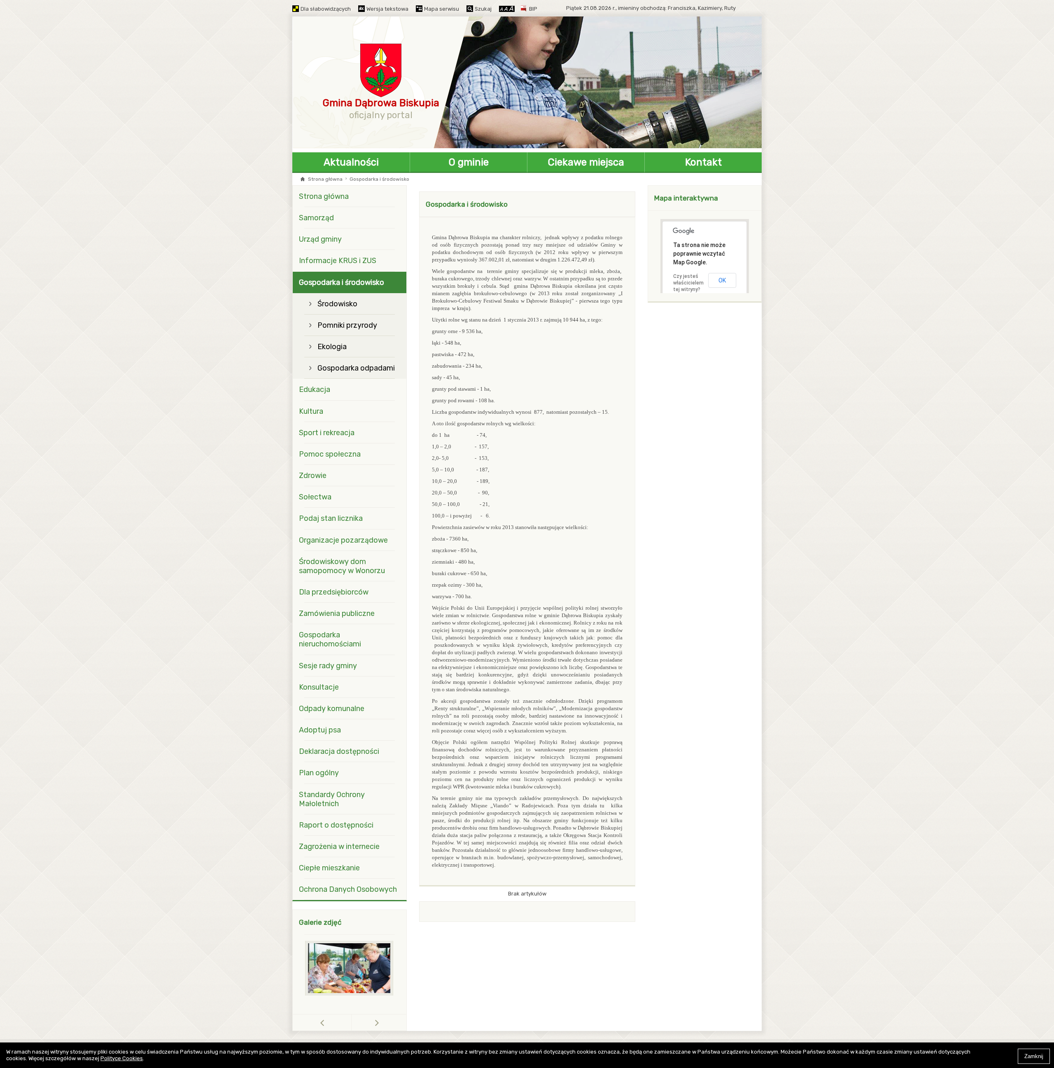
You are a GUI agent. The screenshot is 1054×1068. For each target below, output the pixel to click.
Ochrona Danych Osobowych (348, 889)
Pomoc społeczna (330, 454)
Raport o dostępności (336, 825)
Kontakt (703, 162)
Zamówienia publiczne (337, 613)
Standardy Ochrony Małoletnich (332, 799)
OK (722, 280)
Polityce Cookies (121, 1058)
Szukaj (483, 9)
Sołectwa (315, 496)
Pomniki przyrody (347, 325)
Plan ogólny (319, 772)
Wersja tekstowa (387, 9)
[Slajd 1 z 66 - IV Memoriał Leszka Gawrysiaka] (349, 968)
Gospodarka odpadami (356, 368)
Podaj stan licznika (331, 518)
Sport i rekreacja (326, 432)
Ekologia (332, 346)
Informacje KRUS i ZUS (337, 260)
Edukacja (314, 389)
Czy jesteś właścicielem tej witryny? (688, 282)
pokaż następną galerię (377, 1022)
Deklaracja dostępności (339, 751)
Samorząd (316, 217)
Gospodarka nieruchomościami (330, 639)
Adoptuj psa (320, 730)
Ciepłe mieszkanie (329, 867)
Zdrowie (312, 475)
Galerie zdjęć (320, 922)
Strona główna (325, 179)
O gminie (469, 162)
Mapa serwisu (441, 9)
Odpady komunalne (331, 708)
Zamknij (1033, 1056)
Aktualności (351, 162)
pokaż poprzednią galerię (351, 1022)
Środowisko (337, 303)
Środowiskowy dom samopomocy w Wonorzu (342, 566)
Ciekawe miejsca (586, 162)
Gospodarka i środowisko (341, 282)
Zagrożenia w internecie (339, 846)
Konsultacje (319, 687)
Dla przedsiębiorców (333, 592)
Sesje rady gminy (328, 665)
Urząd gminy (320, 239)
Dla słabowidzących (326, 9)
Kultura (311, 411)
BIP (533, 9)
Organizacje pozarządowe (343, 540)
